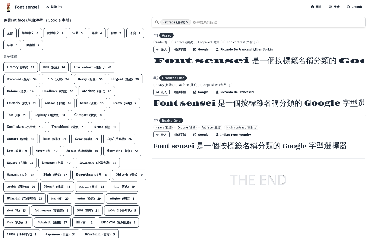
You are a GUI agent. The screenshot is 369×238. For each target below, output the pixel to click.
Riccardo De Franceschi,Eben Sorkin (246, 49)
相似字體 (180, 49)
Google (203, 49)
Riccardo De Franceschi (237, 92)
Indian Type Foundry (235, 135)
